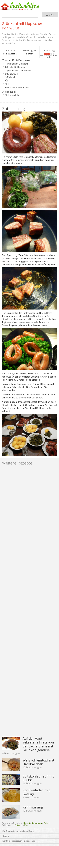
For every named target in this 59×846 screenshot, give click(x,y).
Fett (23, 261)
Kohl (26, 825)
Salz (7, 84)
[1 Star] (45, 54)
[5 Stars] (53, 54)
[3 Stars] (49, 54)
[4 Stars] (51, 54)
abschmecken (9, 390)
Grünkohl (23, 63)
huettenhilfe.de (27, 831)
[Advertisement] (29, 602)
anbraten (26, 376)
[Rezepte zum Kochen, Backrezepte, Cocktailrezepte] (24, 6)
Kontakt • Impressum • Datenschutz (19, 841)
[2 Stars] (47, 54)
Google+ (6, 836)
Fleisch (47, 823)
